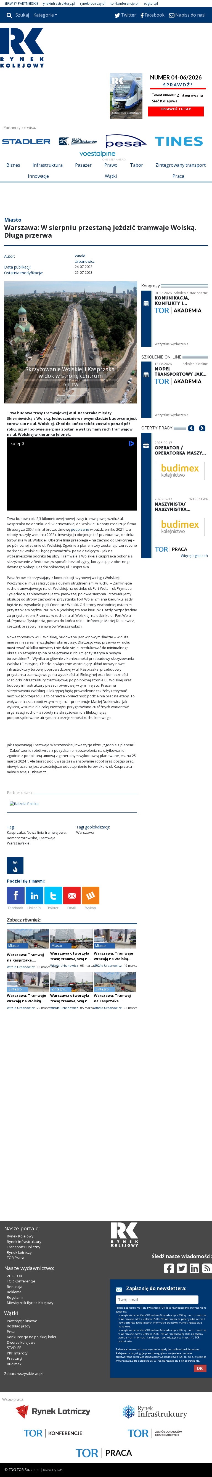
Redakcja (14, 1286)
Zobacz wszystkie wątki (23, 1373)
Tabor (136, 165)
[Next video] (28, 505)
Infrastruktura (48, 165)
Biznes (13, 165)
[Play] (14, 505)
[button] (11, 342)
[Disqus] (72, 1112)
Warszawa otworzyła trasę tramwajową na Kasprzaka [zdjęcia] (70, 959)
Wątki (111, 176)
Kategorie (43, 15)
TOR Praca (15, 1257)
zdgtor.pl (151, 3)
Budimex (14, 1363)
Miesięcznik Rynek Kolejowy (30, 1302)
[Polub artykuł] (16, 898)
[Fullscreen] (130, 505)
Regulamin (16, 1297)
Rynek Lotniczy (19, 1252)
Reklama (14, 1291)
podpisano (80, 529)
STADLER (14, 1347)
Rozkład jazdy (18, 1326)
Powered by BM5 (52, 1470)
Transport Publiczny (23, 1246)
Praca (178, 176)
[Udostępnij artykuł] (34, 898)
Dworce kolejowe (21, 1342)
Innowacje (38, 176)
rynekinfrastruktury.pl (58, 3)
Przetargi (14, 1358)
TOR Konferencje (21, 1281)
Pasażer (83, 165)
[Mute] (43, 505)
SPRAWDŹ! (178, 84)
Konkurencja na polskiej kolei (31, 1336)
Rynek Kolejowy (20, 1236)
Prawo (111, 165)
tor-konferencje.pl (124, 3)
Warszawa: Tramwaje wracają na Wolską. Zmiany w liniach (113, 959)
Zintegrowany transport (180, 165)
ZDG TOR (14, 1275)
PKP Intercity (17, 1353)
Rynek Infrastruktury (24, 1241)
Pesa (11, 1331)
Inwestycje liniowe (22, 1320)
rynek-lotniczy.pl (92, 3)
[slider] (72, 499)
